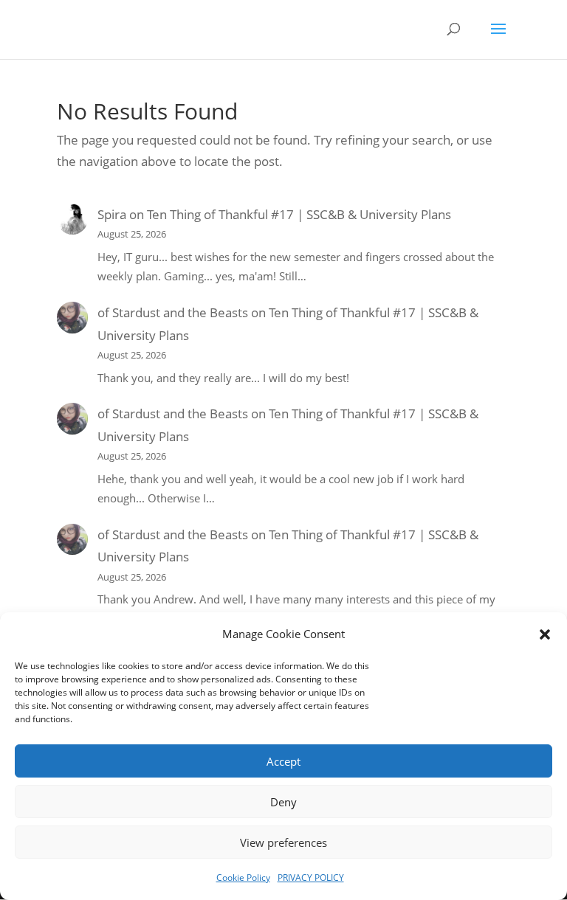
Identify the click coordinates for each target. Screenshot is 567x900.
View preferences (283, 842)
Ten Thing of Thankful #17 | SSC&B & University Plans (299, 214)
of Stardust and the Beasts (172, 312)
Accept (283, 761)
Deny (283, 802)
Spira (111, 214)
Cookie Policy (243, 877)
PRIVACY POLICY (311, 877)
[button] (544, 634)
